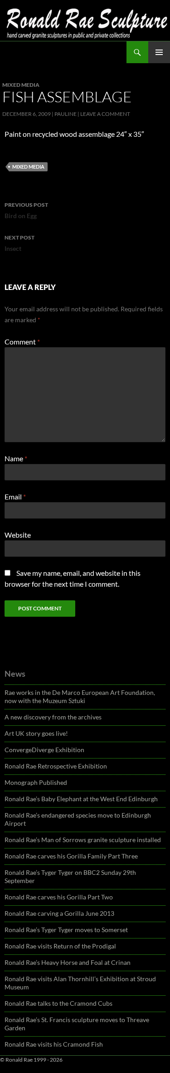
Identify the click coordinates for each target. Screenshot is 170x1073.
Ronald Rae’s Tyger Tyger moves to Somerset (66, 929)
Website (18, 534)
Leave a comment (105, 113)
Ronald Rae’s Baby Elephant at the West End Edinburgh (81, 799)
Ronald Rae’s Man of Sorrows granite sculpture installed (83, 839)
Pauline (65, 113)
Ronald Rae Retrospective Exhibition (56, 766)
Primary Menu (159, 52)
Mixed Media (20, 84)
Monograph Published (36, 782)
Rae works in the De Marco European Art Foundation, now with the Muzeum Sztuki (80, 696)
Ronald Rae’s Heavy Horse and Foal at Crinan (68, 962)
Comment (22, 341)
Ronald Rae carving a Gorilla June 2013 (59, 913)
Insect (19, 243)
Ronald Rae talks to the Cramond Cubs (58, 1003)
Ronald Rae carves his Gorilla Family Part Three (71, 856)
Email (15, 496)
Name (16, 458)
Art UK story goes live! (36, 733)
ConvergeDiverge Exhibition (44, 750)
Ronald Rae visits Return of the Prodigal (60, 946)
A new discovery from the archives (53, 717)
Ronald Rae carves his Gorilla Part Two (59, 897)
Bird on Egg (26, 210)
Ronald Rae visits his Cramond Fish (54, 1044)
